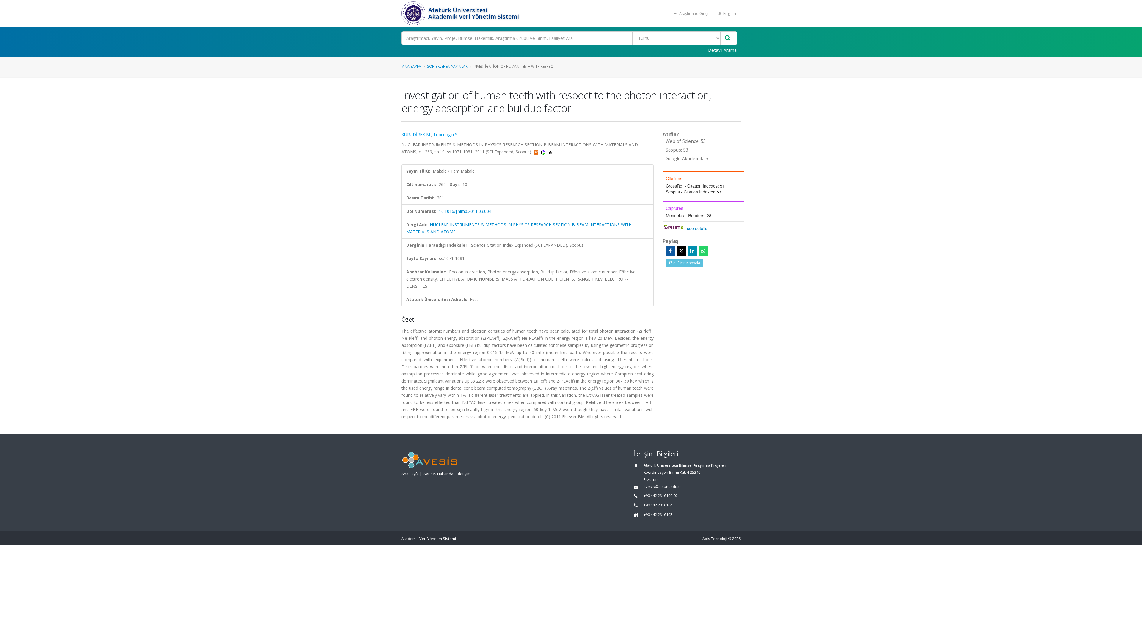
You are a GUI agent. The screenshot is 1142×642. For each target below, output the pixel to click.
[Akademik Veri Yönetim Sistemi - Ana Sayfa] (414, 13)
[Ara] (727, 38)
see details (697, 228)
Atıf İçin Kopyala (686, 262)
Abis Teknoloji (714, 538)
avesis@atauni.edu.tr (662, 486)
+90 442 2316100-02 (661, 495)
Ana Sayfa (411, 66)
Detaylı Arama (722, 50)
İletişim (464, 473)
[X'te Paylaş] (681, 251)
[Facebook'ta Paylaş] (670, 251)
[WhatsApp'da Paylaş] (703, 251)
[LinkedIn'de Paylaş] (692, 251)
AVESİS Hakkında (438, 473)
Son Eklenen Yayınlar (447, 66)
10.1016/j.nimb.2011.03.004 (465, 211)
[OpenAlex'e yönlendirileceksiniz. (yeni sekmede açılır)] (550, 152)
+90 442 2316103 (658, 514)
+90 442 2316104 (658, 505)
